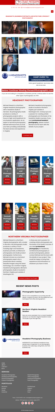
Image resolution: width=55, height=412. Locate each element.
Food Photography (33, 380)
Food (29, 392)
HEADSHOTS (10, 16)
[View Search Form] (52, 11)
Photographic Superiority (33, 292)
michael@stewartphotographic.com (34, 397)
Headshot (4, 386)
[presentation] (11, 293)
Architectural (31, 386)
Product (30, 388)
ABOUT (3, 365)
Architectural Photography (9, 376)
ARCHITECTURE (36, 16)
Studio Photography (33, 375)
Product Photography (8, 380)
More (26, 305)
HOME (3, 363)
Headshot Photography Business (36, 339)
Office (29, 390)
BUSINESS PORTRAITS (22, 16)
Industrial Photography (34, 378)
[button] (10, 45)
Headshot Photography (8, 375)
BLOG (3, 368)
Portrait (4, 388)
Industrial (4, 392)
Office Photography (33, 376)
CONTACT (4, 367)
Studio (3, 390)
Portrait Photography (8, 378)
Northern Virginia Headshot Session (34, 310)
